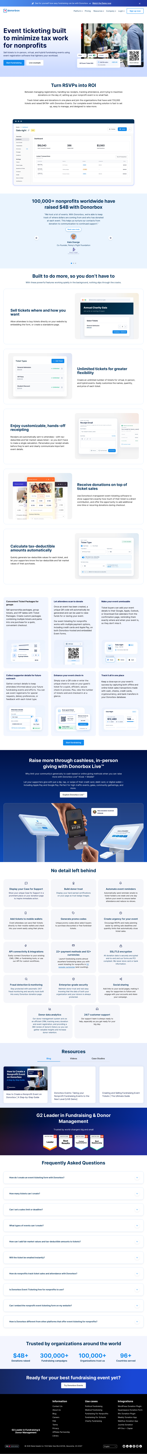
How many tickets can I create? (24, 1193)
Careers (55, 1417)
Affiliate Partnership (61, 1432)
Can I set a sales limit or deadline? (26, 1209)
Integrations (125, 1401)
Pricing (88, 11)
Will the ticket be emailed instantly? (27, 1257)
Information (59, 1401)
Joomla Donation (125, 1424)
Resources (97, 11)
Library (55, 1436)
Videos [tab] (73, 1058)
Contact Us (57, 1406)
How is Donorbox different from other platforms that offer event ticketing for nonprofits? (53, 1321)
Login (120, 11)
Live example (35, 63)
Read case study (73, 229)
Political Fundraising (93, 1406)
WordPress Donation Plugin (129, 1406)
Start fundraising (13, 63)
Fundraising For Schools (95, 1417)
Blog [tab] (49, 1058)
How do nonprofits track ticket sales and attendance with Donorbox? (43, 1273)
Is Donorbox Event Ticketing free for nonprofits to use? (36, 1289)
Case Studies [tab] (98, 1058)
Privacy (55, 1428)
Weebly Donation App (127, 1417)
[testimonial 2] (73, 263)
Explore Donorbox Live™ (73, 795)
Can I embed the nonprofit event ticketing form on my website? (40, 1305)
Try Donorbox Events (73, 1385)
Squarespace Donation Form (130, 1410)
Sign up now (135, 11)
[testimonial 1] (71, 263)
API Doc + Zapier (125, 1428)
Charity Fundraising (93, 1421)
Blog (54, 1413)
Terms (55, 1424)
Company (110, 11)
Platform (77, 11)
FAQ (54, 1421)
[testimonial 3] (75, 263)
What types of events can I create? (26, 1225)
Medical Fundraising (93, 1410)
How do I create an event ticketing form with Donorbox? (36, 1177)
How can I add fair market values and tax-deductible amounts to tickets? (45, 1241)
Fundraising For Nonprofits (96, 1413)
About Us (56, 1410)
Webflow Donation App (128, 1421)
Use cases (91, 1401)
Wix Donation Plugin (126, 1413)
